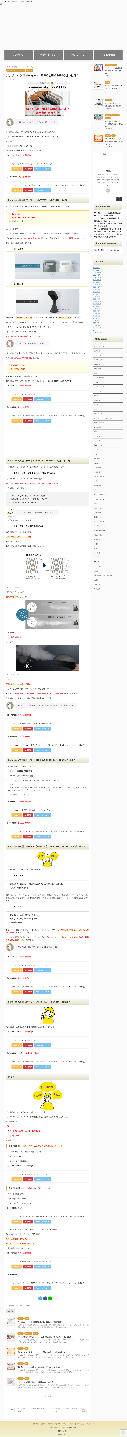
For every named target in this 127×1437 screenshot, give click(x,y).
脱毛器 (96, 431)
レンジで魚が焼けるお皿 (102, 494)
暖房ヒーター (98, 355)
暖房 (95, 409)
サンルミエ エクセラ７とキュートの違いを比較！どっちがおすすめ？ (42, 1352)
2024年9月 (96, 284)
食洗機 (96, 481)
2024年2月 (96, 296)
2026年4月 (96, 270)
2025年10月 (97, 272)
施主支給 (97, 458)
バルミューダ (98, 463)
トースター (97, 440)
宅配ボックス (98, 584)
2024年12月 (97, 277)
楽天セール (97, 485)
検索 (119, 199)
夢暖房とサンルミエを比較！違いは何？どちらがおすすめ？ (38, 1367)
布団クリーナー (99, 373)
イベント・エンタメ (100, 346)
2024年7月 (96, 289)
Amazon (17, 169)
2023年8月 (96, 311)
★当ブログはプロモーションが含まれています (63, 1427)
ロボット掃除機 (99, 521)
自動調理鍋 (97, 427)
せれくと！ (63, 1430)
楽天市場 (28, 169)
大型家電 (97, 472)
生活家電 (28, 1305)
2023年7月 (96, 313)
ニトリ (96, 449)
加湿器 (96, 571)
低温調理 (97, 351)
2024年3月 (96, 294)
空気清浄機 (97, 369)
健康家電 (97, 539)
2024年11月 (97, 280)
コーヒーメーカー (99, 391)
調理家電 (97, 364)
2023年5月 (96, 318)
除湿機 (96, 396)
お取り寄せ (97, 512)
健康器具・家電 (99, 422)
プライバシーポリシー (68, 1424)
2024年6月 (96, 292)
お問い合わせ (80, 1424)
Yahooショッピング (42, 169)
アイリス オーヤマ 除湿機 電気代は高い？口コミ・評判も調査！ (40, 1322)
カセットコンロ (99, 557)
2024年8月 (96, 287)
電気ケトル (97, 508)
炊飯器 (96, 580)
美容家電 (97, 400)
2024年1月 (96, 299)
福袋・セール (98, 445)
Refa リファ (98, 414)
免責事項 (57, 1424)
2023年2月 (96, 323)
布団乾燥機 (97, 467)
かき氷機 (97, 553)
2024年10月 (97, 282)
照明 (95, 503)
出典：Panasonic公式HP (13, 587)
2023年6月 (96, 316)
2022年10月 (97, 332)
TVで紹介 (97, 589)
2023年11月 (97, 304)
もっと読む (48, 1397)
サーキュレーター (99, 387)
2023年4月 (96, 320)
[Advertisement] (47, 441)
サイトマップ (90, 1424)
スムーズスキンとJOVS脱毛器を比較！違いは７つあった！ (113, 88)
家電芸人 (97, 548)
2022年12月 (97, 328)
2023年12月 (97, 301)
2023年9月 (96, 308)
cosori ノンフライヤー (101, 382)
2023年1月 (96, 325)
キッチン (97, 454)
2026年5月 (96, 268)
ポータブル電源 (99, 378)
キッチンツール (99, 499)
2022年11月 (97, 330)
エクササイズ (98, 360)
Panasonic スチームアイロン (16, 1305)
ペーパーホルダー (99, 530)
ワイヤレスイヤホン (100, 526)
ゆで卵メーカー (99, 476)
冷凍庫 (96, 544)
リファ (96, 490)
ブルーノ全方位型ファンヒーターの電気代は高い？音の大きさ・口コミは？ (44, 1337)
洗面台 (96, 517)
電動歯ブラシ (98, 535)
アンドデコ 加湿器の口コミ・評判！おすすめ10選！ (36, 1382)
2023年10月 (97, 306)
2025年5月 (96, 275)
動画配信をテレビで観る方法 (103, 575)
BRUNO (96, 562)
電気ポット (97, 566)
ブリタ (96, 405)
